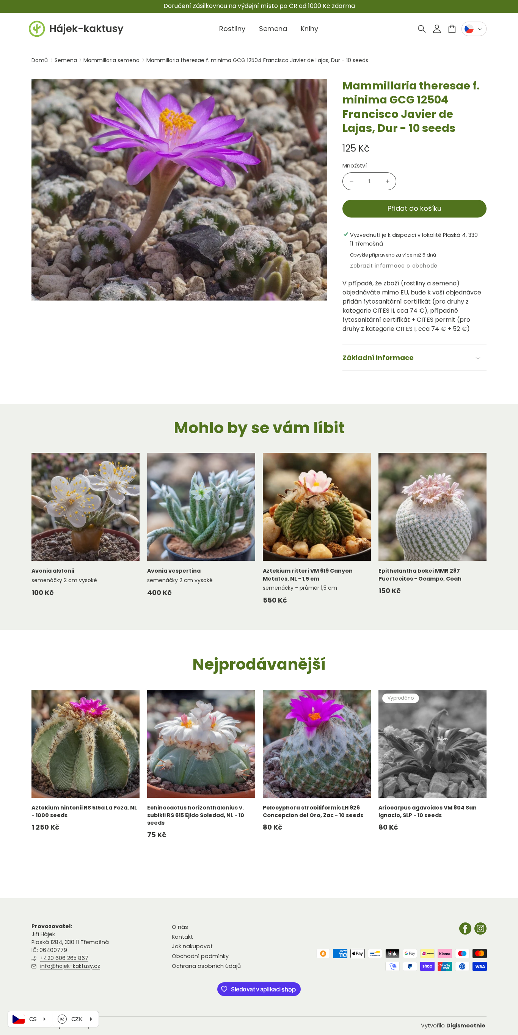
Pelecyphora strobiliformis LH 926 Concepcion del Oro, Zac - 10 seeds (313, 811)
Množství (354, 165)
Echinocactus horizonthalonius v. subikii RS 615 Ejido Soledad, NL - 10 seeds (195, 815)
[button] (421, 28)
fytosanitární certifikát (397, 301)
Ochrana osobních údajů (206, 966)
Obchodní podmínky (200, 956)
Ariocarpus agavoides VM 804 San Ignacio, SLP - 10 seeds (427, 811)
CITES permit (436, 319)
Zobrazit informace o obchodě (394, 265)
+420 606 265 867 (64, 958)
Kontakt (182, 937)
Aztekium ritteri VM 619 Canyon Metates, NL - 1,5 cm (308, 574)
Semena (66, 60)
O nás (180, 927)
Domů (39, 60)
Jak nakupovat (192, 946)
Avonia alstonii (52, 571)
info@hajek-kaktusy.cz (70, 966)
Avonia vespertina (174, 571)
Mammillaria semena (112, 60)
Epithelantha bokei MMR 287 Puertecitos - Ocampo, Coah (419, 574)
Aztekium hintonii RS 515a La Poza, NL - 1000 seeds (84, 811)
